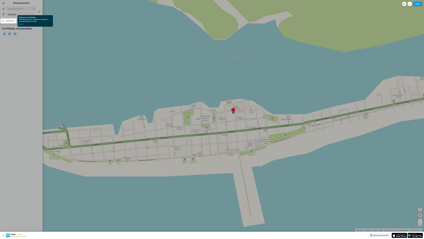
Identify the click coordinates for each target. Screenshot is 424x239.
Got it (21, 24)
